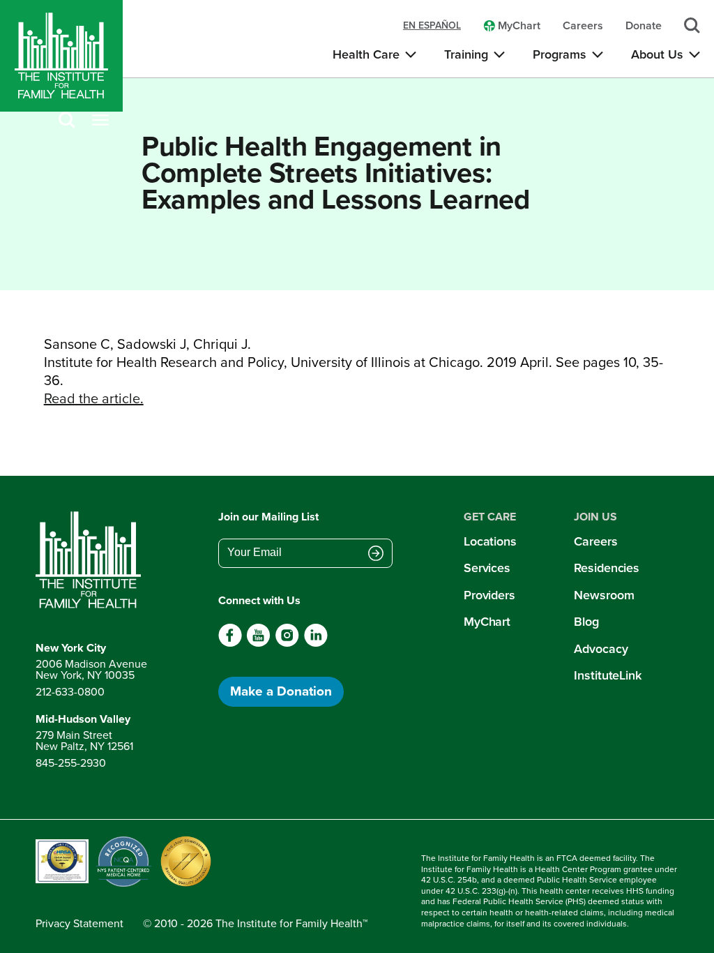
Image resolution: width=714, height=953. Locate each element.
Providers (489, 595)
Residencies (606, 568)
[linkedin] (315, 644)
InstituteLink (607, 675)
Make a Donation (281, 691)
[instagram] (287, 644)
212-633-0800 (70, 692)
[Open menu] (100, 121)
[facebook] (230, 644)
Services (487, 568)
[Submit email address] (375, 554)
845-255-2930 (71, 763)
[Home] (61, 56)
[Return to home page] (91, 560)
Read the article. (94, 398)
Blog (586, 622)
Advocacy (601, 649)
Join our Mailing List (268, 516)
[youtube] (258, 644)
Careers (595, 541)
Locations (490, 541)
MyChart (487, 622)
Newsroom (604, 595)
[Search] (67, 121)
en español (432, 26)
